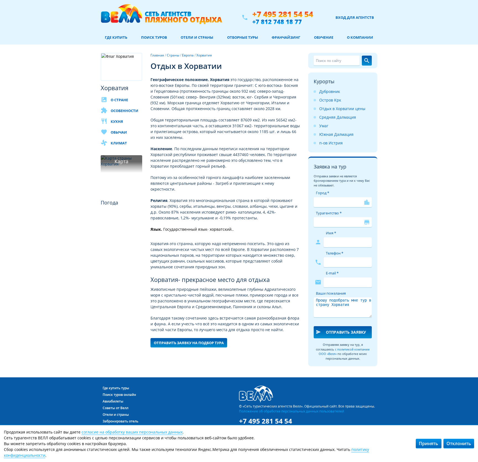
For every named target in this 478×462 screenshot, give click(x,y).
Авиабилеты (113, 401)
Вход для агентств (355, 17)
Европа (188, 55)
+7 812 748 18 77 (277, 21)
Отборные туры (242, 37)
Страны (173, 55)
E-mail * (332, 273)
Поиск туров (154, 37)
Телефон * (334, 253)
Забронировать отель (120, 421)
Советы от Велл (115, 408)
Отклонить (458, 443)
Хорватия (204, 55)
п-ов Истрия (331, 143)
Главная (157, 55)
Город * (322, 192)
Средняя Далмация (337, 117)
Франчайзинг (286, 37)
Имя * (331, 232)
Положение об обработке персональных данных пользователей (291, 411)
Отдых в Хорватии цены (342, 108)
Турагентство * (329, 213)
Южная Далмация (336, 134)
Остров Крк (330, 100)
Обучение (323, 37)
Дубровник (329, 91)
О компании (360, 37)
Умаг (323, 125)
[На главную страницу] (161, 17)
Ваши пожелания (331, 293)
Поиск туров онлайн (119, 394)
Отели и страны (197, 37)
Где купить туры (116, 388)
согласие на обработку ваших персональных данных (132, 432)
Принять (428, 443)
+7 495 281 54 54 (282, 14)
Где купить (116, 37)
